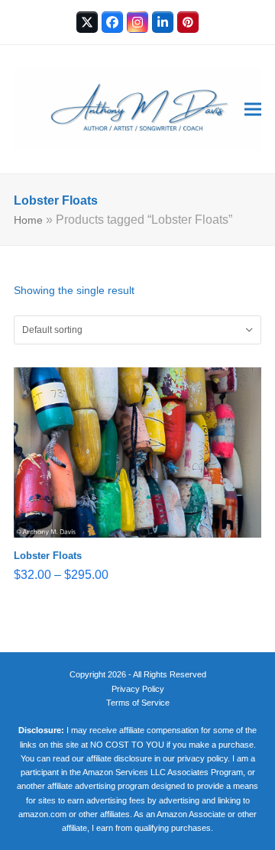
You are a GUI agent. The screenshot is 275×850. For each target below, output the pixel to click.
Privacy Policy (138, 688)
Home (28, 220)
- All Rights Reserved (167, 674)
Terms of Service (138, 702)
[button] (252, 109)
